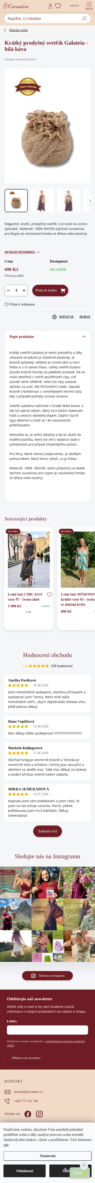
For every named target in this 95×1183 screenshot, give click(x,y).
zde (6, 1145)
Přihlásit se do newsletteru (26, 1058)
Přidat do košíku (46, 290)
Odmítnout (24, 1171)
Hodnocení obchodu (47, 655)
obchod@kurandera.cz (28, 1092)
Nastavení (47, 1156)
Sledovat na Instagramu (52, 975)
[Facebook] (27, 1113)
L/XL (29, 612)
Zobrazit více (47, 831)
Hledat (84, 18)
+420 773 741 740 (26, 1101)
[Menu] (89, 6)
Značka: (20, 59)
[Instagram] (39, 1113)
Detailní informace (20, 252)
